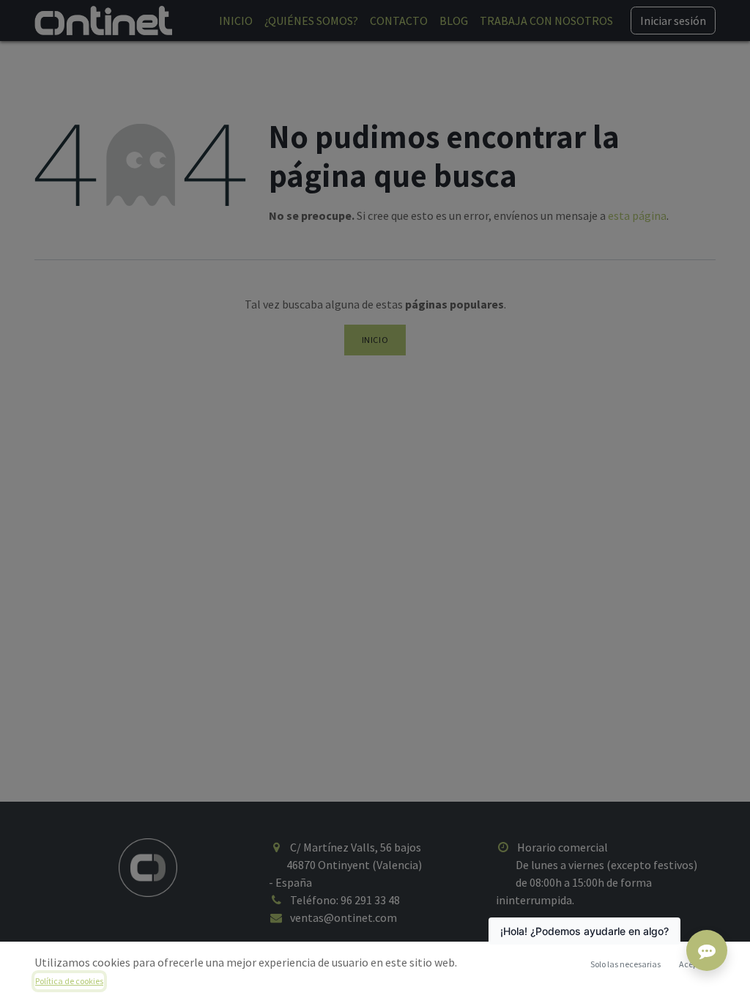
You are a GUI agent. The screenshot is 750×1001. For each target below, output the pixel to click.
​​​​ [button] (625, 963)
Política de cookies (69, 980)
